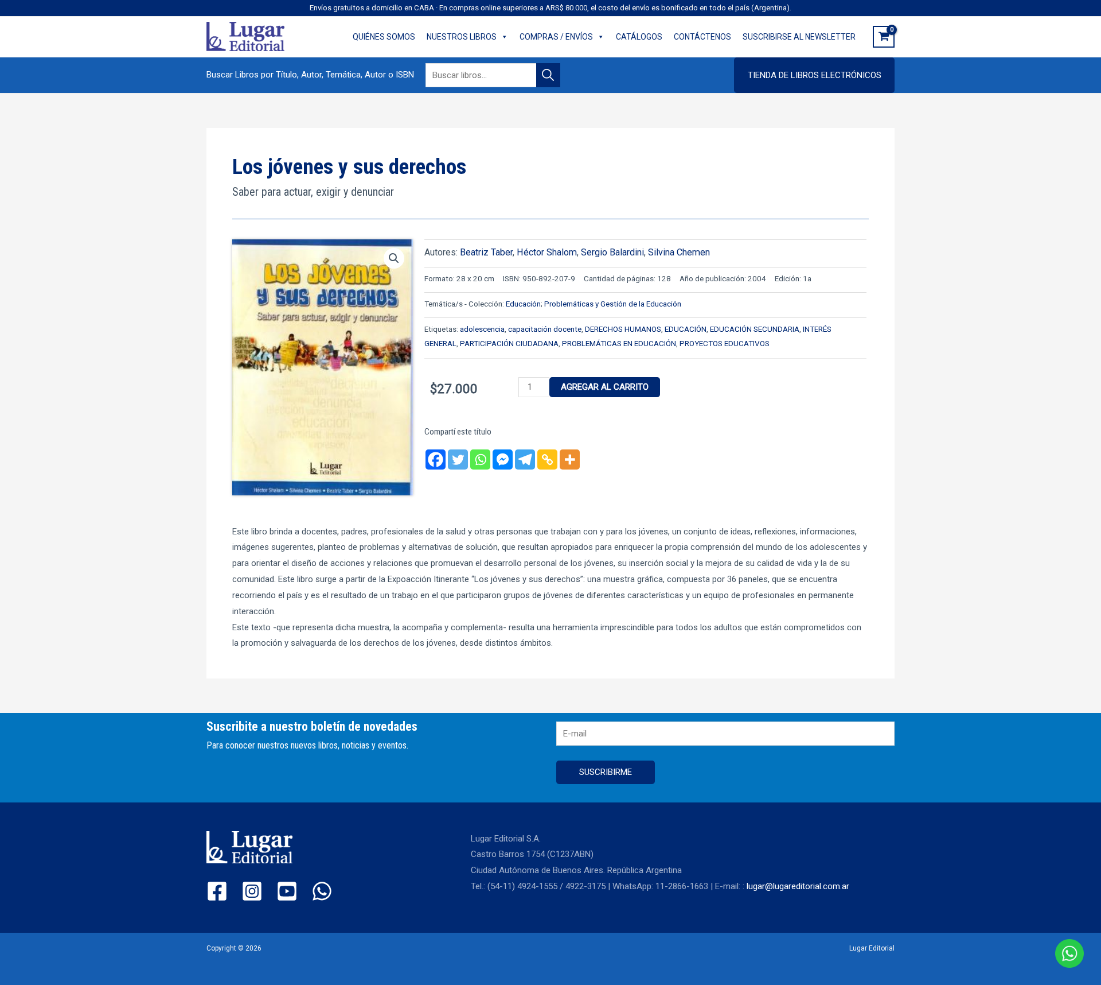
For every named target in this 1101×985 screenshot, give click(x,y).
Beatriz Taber (486, 252)
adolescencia (482, 328)
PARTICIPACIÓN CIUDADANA (509, 343)
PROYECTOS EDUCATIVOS (725, 343)
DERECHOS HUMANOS (623, 328)
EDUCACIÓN (685, 328)
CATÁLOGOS (639, 36)
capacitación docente (544, 328)
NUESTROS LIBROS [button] (462, 36)
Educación (523, 303)
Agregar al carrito (605, 387)
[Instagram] (252, 891)
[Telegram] (525, 459)
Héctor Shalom (547, 252)
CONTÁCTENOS (702, 36)
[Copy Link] (547, 459)
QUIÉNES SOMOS (384, 36)
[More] (570, 459)
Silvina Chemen (679, 252)
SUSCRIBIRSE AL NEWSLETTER (799, 36)
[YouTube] (287, 891)
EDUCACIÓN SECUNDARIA (754, 328)
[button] (814, 75)
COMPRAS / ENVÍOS (556, 36)
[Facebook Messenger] (503, 459)
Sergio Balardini (612, 252)
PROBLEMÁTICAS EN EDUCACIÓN (619, 343)
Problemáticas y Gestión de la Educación (612, 303)
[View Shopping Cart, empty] (884, 37)
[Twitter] (458, 459)
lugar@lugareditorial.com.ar (798, 886)
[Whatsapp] (480, 459)
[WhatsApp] (322, 891)
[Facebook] (435, 459)
